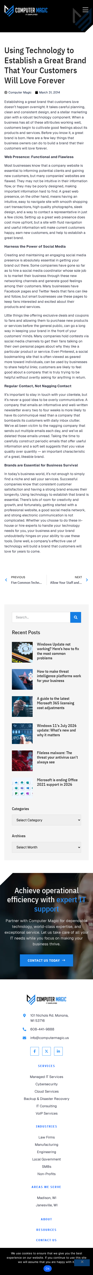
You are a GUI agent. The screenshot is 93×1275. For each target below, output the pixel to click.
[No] (82, 1262)
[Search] (75, 617)
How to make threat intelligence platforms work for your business (59, 676)
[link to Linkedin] (58, 1051)
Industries (46, 1126)
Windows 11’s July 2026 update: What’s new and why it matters (57, 730)
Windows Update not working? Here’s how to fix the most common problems (58, 651)
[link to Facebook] (34, 1051)
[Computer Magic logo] (46, 999)
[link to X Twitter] (46, 1051)
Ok (48, 1268)
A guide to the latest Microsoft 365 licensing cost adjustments (55, 703)
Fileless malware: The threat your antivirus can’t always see (57, 757)
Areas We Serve (46, 1187)
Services (46, 1066)
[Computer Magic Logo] (26, 11)
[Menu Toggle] (85, 10)
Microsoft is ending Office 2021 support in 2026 (57, 782)
